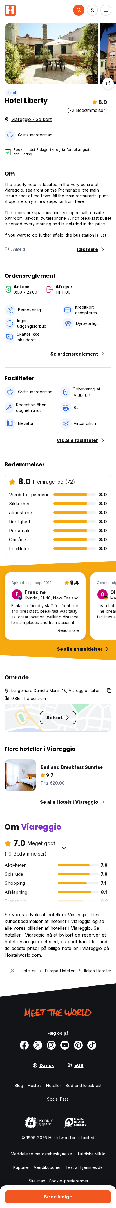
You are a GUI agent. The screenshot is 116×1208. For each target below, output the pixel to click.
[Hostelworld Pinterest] (78, 1045)
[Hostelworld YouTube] (64, 1045)
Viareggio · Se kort (31, 119)
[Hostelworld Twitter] (37, 1045)
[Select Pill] (78, 10)
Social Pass (58, 1099)
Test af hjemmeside (84, 1167)
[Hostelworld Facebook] (24, 1045)
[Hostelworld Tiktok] (91, 1045)
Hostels (35, 1085)
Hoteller (53, 1085)
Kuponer (21, 1167)
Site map (37, 1180)
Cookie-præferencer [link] (68, 1180)
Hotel (11, 93)
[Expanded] (12, 971)
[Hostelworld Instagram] (51, 1045)
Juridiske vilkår (91, 1153)
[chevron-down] (64, 848)
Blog (19, 1085)
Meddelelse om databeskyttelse (41, 1153)
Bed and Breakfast (83, 1085)
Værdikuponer (47, 1167)
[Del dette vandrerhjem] (108, 83)
